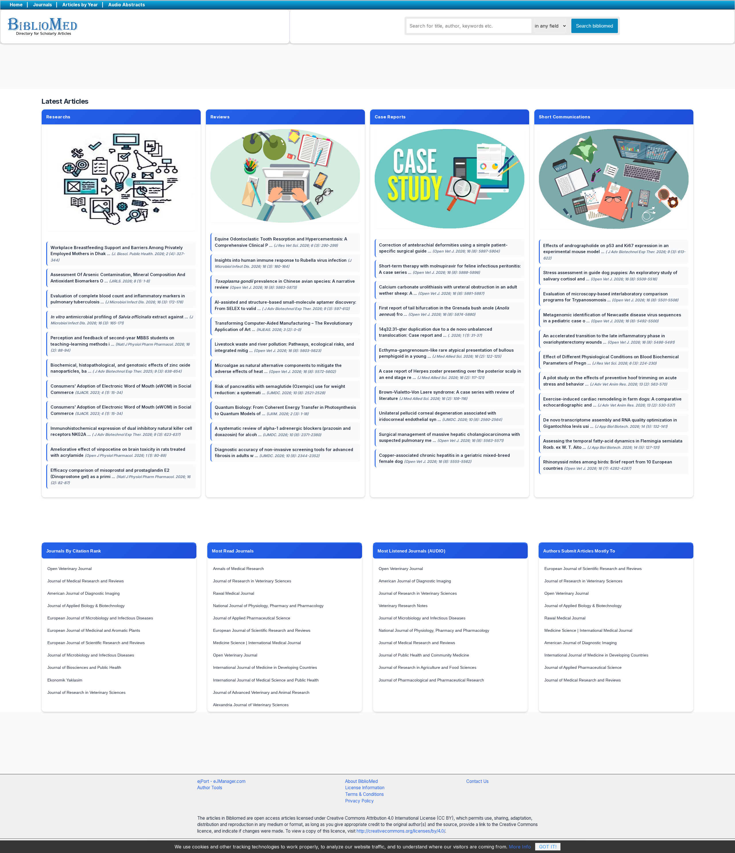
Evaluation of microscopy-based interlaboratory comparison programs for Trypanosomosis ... (610, 297)
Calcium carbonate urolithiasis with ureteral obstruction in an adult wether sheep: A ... (448, 290)
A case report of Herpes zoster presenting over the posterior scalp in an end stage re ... (450, 374)
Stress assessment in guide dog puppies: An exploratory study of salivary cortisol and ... (610, 275)
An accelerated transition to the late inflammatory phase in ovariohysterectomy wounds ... (609, 338)
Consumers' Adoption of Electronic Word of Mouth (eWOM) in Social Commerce (121, 389)
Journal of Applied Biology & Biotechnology (86, 605)
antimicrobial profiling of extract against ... (122, 320)
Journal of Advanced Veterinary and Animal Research (261, 692)
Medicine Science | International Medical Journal (257, 642)
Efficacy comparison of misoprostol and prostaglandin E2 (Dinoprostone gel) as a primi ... (120, 476)
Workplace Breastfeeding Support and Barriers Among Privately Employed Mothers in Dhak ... (118, 253)
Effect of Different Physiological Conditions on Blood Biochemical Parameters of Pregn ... (611, 359)
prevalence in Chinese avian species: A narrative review (285, 284)
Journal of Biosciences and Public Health (84, 667)
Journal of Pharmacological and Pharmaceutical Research (431, 680)
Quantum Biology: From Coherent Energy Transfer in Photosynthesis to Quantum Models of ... (285, 410)
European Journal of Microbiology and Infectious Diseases (100, 618)
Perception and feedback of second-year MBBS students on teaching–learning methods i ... (120, 344)
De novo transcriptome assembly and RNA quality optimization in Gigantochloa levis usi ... (610, 423)
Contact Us (477, 781)
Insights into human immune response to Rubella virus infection (283, 263)
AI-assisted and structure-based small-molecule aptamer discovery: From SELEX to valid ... (285, 305)
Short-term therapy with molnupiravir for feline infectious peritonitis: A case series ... (450, 269)
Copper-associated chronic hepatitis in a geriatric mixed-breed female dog (444, 458)
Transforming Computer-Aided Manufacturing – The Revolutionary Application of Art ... (283, 326)
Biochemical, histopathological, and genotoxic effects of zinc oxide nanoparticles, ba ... (120, 368)
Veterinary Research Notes (403, 605)
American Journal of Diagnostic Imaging (83, 593)
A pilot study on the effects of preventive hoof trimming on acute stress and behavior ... (610, 380)
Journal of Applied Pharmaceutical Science (251, 618)
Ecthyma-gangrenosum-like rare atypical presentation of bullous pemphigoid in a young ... (446, 353)
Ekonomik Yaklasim (64, 680)
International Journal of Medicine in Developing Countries (265, 667)
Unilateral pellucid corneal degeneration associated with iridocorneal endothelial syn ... (440, 416)
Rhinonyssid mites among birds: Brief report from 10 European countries (607, 465)
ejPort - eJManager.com (221, 781)
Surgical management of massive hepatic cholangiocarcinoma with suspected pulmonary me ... (449, 437)
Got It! (547, 847)
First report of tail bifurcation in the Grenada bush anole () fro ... (444, 311)
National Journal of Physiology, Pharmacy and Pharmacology (268, 605)
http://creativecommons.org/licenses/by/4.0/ (401, 831)
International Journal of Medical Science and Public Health (266, 680)
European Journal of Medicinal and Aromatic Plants (93, 630)
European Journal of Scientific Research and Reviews (96, 642)
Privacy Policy (359, 801)
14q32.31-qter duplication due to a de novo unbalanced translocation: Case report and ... (435, 332)
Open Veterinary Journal (69, 568)
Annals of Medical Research (238, 568)
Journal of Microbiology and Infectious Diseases (90, 655)
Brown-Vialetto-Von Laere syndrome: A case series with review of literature (446, 395)
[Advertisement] (353, 749)
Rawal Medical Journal (233, 593)
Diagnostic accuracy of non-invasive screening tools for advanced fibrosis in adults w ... (284, 452)
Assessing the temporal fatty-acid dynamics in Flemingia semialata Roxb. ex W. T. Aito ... (612, 444)
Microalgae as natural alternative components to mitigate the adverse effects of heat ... (278, 368)
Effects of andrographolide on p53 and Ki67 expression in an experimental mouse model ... (614, 251)
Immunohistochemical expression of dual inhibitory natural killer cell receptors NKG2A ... (121, 431)
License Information (364, 787)
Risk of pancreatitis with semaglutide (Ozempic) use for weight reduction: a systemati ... (280, 389)
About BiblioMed (361, 781)
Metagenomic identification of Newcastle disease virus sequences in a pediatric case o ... (612, 318)
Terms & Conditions (364, 794)
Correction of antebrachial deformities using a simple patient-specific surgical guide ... (443, 248)
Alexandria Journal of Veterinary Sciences (251, 704)
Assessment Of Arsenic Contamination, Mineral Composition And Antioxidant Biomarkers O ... (118, 277)
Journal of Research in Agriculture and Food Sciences (427, 667)
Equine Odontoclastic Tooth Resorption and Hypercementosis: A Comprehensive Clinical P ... (281, 242)
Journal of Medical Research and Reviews (85, 581)
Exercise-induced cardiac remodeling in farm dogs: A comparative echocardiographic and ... (612, 402)
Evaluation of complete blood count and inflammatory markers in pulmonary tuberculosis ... (118, 299)
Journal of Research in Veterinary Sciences (86, 692)
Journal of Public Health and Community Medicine (424, 655)
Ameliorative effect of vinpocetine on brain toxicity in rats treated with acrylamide (118, 452)
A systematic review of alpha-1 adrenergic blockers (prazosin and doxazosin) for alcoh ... (283, 431)
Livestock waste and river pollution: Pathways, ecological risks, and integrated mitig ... (284, 347)
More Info (520, 847)
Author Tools (209, 787)
